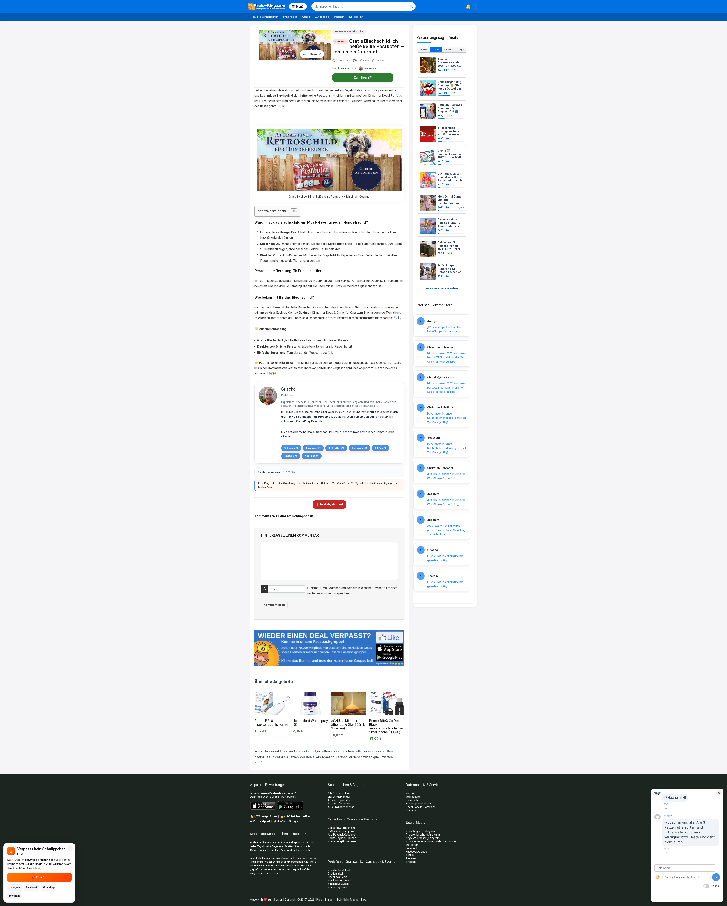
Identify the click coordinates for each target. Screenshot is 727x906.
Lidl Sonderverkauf (339, 796)
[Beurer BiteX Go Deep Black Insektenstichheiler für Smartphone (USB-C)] (386, 695)
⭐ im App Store (263, 816)
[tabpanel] (442, 168)
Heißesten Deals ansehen (442, 288)
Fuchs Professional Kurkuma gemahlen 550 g (445, 558)
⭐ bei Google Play (295, 816)
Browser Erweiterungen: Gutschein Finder (431, 841)
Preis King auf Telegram (420, 831)
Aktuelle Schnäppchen (264, 16)
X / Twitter (334, 448)
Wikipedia (289, 448)
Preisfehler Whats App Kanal (423, 834)
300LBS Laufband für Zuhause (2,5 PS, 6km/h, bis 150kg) (446, 476)
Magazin (339, 16)
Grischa (288, 389)
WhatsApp (49, 887)
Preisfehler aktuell (339, 870)
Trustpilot (260, 821)
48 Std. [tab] (448, 49)
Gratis (306, 16)
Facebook (311, 448)
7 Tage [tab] (460, 49)
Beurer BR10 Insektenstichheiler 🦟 (271, 722)
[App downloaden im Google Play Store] (290, 805)
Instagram (358, 448)
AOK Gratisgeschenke (341, 806)
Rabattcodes (258, 850)
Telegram (14, 895)
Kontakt (411, 793)
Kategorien (356, 16)
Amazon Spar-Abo (339, 800)
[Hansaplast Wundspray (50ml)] (310, 695)
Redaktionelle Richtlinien (421, 806)
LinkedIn (289, 456)
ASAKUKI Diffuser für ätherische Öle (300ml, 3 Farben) (348, 724)
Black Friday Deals (339, 880)
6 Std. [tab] (424, 49)
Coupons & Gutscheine (342, 827)
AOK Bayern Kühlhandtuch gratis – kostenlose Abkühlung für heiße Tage (446, 530)
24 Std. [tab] (436, 49)
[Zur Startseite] (268, 6)
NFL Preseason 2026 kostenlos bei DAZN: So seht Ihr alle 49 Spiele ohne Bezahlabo (446, 357)
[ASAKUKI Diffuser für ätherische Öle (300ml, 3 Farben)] (348, 695)
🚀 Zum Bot (39, 877)
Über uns (411, 810)
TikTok (379, 448)
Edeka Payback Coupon (342, 838)
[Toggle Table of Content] (292, 211)
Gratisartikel (292, 846)
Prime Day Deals (338, 887)
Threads (411, 861)
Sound (715, 885)
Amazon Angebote (339, 803)
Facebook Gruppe (416, 851)
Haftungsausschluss (419, 803)
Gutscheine (322, 16)
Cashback (286, 850)
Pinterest (411, 858)
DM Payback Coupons (341, 831)
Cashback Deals (337, 877)
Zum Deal (360, 77)
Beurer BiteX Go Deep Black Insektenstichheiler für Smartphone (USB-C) (386, 726)
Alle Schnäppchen (339, 793)
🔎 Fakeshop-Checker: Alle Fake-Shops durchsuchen (444, 329)
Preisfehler (290, 16)
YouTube (310, 456)
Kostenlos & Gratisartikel (349, 31)
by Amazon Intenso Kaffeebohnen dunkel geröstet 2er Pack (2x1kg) (446, 418)
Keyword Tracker (416, 838)
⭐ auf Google (286, 821)
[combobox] (363, 6)
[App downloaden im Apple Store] (263, 805)
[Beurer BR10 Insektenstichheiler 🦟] (272, 695)
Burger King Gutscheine (342, 841)
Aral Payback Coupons (341, 834)
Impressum (413, 796)
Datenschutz (414, 800)
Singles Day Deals (338, 883)
